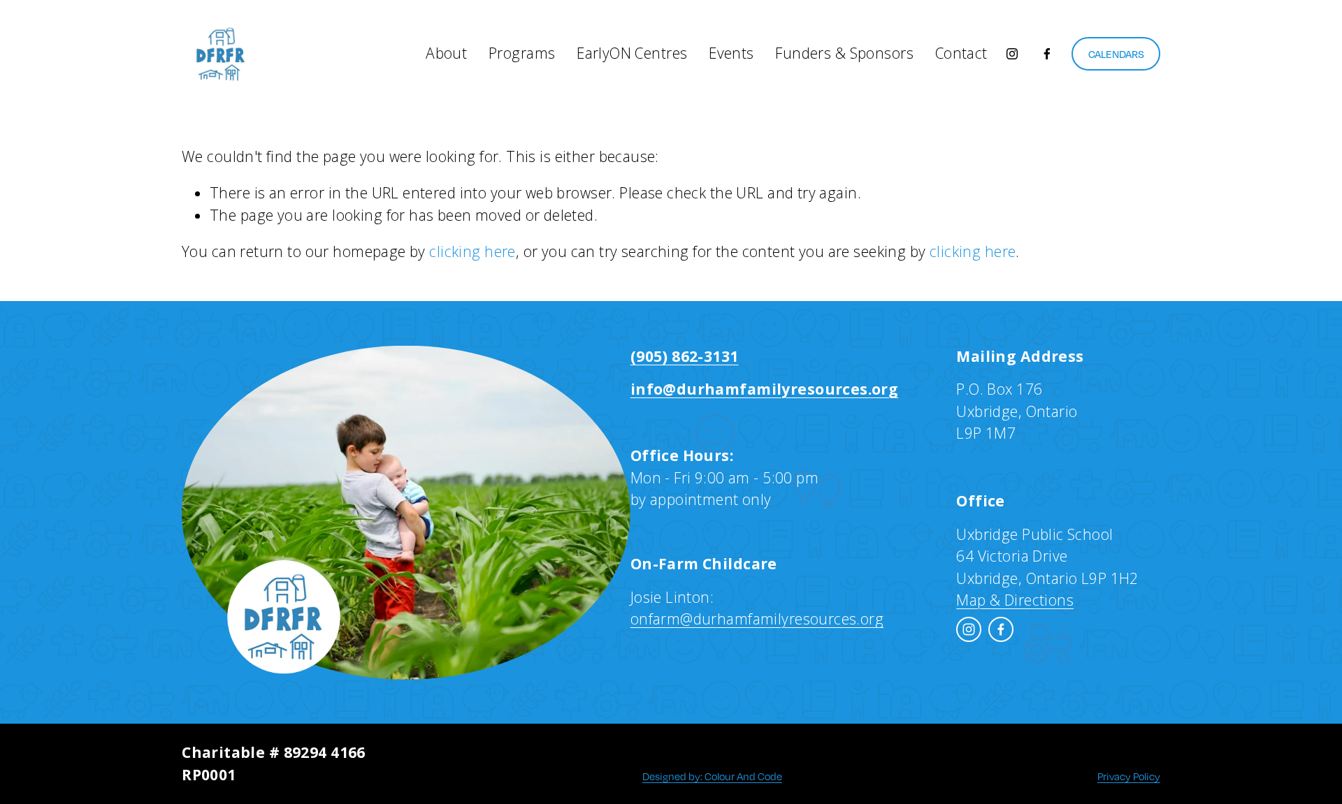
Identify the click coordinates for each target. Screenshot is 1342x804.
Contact (961, 53)
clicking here (472, 251)
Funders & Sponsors (844, 53)
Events (731, 53)
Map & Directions (1015, 600)
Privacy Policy (1128, 776)
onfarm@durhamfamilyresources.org (756, 619)
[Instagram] (1012, 54)
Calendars (1116, 53)
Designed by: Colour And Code (712, 776)
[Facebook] (1047, 54)
